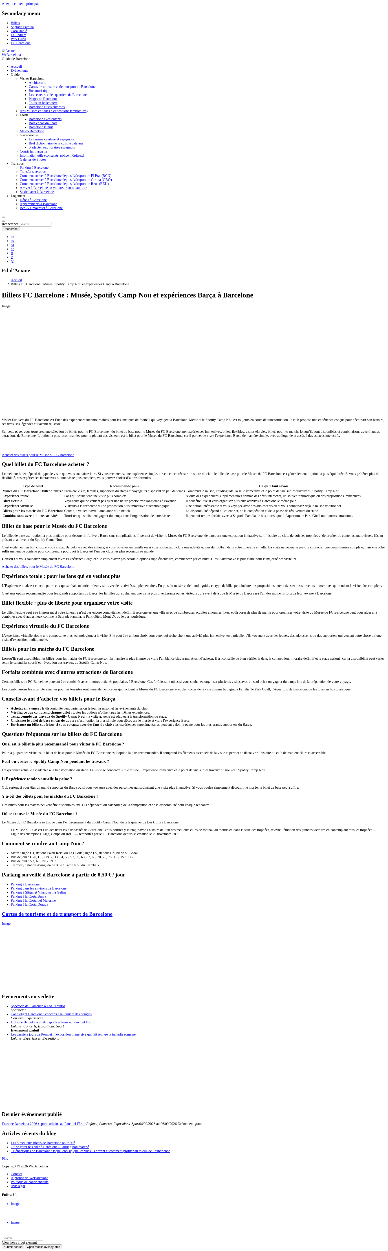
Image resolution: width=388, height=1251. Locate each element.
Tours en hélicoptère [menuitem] (43, 103)
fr (12, 253)
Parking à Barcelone (25, 884)
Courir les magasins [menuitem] (34, 151)
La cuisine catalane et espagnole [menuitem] (51, 139)
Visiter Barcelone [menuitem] (32, 78)
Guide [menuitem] (15, 74)
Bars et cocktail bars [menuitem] (43, 123)
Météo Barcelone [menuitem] (32, 131)
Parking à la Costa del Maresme (33, 900)
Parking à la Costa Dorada (29, 904)
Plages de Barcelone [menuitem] (43, 99)
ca (12, 245)
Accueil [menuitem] (16, 66)
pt (12, 261)
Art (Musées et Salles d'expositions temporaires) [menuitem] (54, 111)
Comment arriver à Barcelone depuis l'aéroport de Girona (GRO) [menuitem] (66, 180)
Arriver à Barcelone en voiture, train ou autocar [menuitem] (53, 188)
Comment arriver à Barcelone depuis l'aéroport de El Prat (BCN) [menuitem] (65, 175)
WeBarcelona (11, 55)
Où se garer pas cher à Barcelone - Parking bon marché (50, 1147)
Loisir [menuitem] (24, 115)
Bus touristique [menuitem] (39, 91)
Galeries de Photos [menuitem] (33, 159)
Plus (5, 1158)
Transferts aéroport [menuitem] (33, 171)
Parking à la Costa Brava (28, 896)
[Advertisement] (136, 1075)
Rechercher (10, 224)
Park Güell (18, 39)
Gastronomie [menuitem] (29, 135)
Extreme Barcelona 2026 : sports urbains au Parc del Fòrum (53, 1022)
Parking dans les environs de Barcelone (38, 888)
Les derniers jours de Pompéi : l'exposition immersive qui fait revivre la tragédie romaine (73, 1034)
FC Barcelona (21, 43)
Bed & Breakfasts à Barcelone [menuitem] (41, 208)
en (12, 237)
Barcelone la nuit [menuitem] (41, 127)
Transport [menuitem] (17, 163)
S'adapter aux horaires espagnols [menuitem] (52, 147)
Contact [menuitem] (16, 1174)
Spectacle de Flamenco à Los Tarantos (38, 1006)
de (12, 249)
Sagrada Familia (22, 27)
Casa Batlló (19, 31)
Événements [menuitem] (19, 70)
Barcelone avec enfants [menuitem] (45, 119)
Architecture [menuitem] (37, 82)
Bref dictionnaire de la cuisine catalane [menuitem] (56, 143)
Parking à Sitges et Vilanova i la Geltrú (38, 892)
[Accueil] (9, 51)
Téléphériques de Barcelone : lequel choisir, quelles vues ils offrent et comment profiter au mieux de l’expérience (90, 1151)
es (12, 241)
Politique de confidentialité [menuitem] (29, 1182)
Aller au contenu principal (20, 4)
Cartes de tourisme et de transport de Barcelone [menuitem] (62, 87)
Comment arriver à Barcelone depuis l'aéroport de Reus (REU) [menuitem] (64, 184)
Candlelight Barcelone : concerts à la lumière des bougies (51, 1014)
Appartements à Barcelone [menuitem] (38, 204)
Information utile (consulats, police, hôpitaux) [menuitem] (52, 155)
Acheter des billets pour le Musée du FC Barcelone (38, 455)
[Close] (3, 221)
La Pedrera (18, 35)
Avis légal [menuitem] (18, 1186)
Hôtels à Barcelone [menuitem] (33, 200)
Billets (15, 23)
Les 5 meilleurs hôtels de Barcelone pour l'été (43, 1143)
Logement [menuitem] (18, 196)
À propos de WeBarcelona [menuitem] (29, 1178)
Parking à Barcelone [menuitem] (34, 167)
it (12, 257)
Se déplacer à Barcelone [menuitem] (37, 192)
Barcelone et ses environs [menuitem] (47, 107)
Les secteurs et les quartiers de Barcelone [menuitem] (58, 95)
